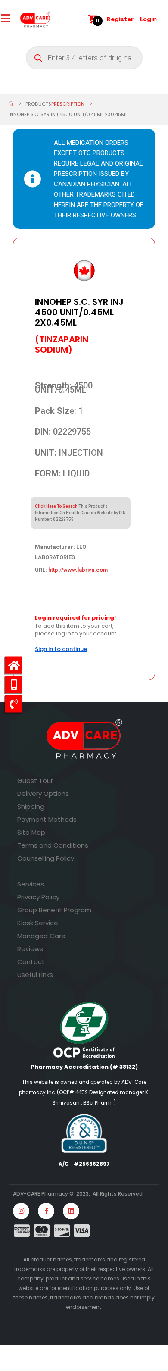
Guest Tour (35, 780)
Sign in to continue (61, 649)
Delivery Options (43, 793)
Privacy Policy (38, 896)
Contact (31, 961)
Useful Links (35, 974)
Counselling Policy (45, 858)
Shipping (30, 806)
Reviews (30, 948)
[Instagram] (21, 1211)
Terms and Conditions (52, 845)
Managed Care (41, 935)
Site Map (31, 832)
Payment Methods (47, 819)
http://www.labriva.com (78, 570)
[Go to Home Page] (11, 104)
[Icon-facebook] (46, 1211)
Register (120, 19)
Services (30, 884)
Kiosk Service (37, 922)
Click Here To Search (56, 506)
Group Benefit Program (54, 909)
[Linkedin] (71, 1211)
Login (148, 19)
